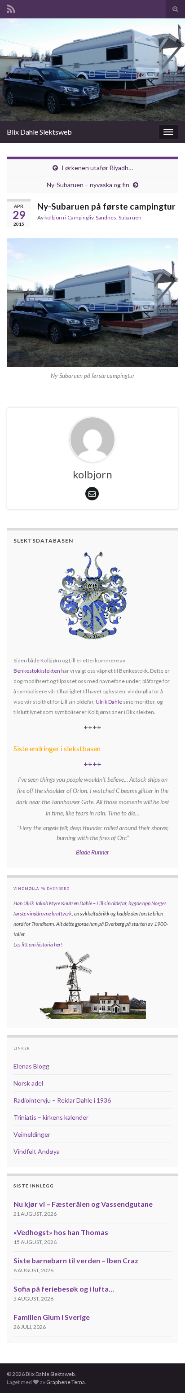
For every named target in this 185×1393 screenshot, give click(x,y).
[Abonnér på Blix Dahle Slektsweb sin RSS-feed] (11, 7)
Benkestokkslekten (36, 670)
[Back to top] (165, 1373)
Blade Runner (92, 852)
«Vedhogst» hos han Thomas (60, 1232)
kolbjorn (54, 217)
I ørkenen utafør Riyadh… (97, 167)
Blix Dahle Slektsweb (39, 131)
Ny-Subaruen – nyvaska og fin (88, 184)
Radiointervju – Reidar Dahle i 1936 (62, 1100)
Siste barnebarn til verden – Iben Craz (75, 1260)
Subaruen (130, 217)
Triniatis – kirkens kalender (50, 1117)
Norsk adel (28, 1083)
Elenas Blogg (31, 1066)
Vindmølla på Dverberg (41, 888)
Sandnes (106, 217)
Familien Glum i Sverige (51, 1317)
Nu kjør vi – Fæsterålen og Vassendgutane (83, 1204)
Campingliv (80, 217)
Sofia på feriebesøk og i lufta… (63, 1288)
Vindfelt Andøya (36, 1151)
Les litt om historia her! (37, 944)
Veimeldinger (31, 1134)
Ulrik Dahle (109, 701)
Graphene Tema (65, 1382)
